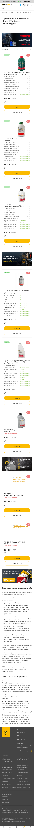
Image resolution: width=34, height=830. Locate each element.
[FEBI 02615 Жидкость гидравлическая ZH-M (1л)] (17, 420)
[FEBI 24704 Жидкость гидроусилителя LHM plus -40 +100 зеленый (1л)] (17, 350)
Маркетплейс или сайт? (24, 787)
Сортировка (25, 49)
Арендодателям (6, 802)
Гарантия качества (22, 778)
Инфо (31, 5)
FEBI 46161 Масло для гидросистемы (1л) (16, 291)
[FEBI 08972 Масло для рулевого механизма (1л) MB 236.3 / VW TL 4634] (17, 195)
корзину (17, 107)
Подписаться (24, 751)
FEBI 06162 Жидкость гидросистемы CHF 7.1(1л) (16, 139)
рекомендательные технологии (19, 823)
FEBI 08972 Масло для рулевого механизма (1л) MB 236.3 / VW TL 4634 (17, 205)
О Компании (5, 799)
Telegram (23, 736)
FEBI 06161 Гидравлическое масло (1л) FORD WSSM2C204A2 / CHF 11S (17, 73)
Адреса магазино (22, 765)
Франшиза (5, 796)
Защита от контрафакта (24, 784)
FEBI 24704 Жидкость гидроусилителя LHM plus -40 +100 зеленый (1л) (17, 361)
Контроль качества (23, 781)
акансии (5, 781)
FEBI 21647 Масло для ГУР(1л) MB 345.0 (15, 543)
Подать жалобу (6, 784)
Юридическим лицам (8, 778)
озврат (19, 775)
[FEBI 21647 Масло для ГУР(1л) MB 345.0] (17, 532)
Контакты (5, 775)
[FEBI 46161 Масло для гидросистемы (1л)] (17, 281)
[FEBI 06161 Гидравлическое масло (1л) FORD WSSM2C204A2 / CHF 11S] (17, 63)
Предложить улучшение (9, 787)
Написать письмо (7, 772)
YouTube (22, 739)
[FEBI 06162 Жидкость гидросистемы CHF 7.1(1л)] (17, 129)
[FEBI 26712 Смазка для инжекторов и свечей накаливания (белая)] (17, 484)
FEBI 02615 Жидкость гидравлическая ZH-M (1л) (17, 431)
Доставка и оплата (22, 772)
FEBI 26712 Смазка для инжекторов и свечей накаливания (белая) (16, 495)
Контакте (23, 732)
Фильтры (4, 49)
